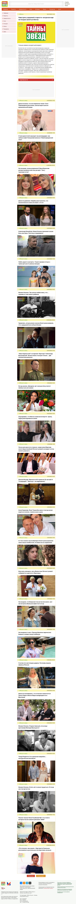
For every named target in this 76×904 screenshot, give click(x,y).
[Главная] (3, 883)
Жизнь (44, 9)
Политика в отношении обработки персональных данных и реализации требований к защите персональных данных (64, 884)
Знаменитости (22, 9)
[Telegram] (27, 883)
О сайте (67, 2)
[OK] (24, 883)
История (37, 9)
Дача (59, 9)
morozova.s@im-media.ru (48, 888)
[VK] (21, 883)
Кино (31, 9)
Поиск (66, 5)
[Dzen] (30, 883)
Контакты (67, 4)
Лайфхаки (5, 9)
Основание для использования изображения (63, 892)
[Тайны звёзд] (18, 14)
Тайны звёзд (5, 4)
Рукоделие (52, 9)
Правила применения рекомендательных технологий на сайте (65, 887)
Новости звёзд (24, 100)
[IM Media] (9, 883)
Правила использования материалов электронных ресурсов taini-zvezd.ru (64, 890)
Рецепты (13, 9)
